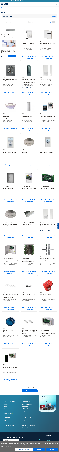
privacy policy (34, 443)
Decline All (52, 449)
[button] (58, 226)
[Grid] (50, 22)
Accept (39, 449)
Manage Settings (24, 449)
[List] (53, 22)
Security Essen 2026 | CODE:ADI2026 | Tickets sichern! (16, 1)
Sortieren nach (23, 22)
